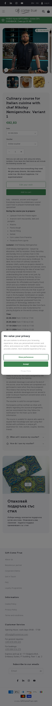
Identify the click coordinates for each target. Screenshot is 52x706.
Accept (26, 364)
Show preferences (26, 357)
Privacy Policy (26, 371)
